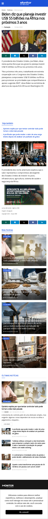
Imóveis (6, 338)
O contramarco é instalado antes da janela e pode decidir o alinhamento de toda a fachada (23, 360)
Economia (6, 236)
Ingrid (6, 412)
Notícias (10, 10)
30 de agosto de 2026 (11, 297)
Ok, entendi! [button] (24, 512)
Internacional (18, 10)
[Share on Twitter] (24, 55)
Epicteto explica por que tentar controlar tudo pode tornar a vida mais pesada (22, 259)
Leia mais (8, 423)
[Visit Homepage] (25, 3)
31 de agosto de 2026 (11, 263)
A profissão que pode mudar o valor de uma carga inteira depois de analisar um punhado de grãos (22, 135)
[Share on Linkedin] (42, 55)
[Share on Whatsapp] (6, 55)
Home (4, 10)
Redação (7, 27)
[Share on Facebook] (33, 55)
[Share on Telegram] (15, 55)
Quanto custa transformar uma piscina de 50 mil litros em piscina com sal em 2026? (28, 465)
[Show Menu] (3, 3)
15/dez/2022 (18, 27)
